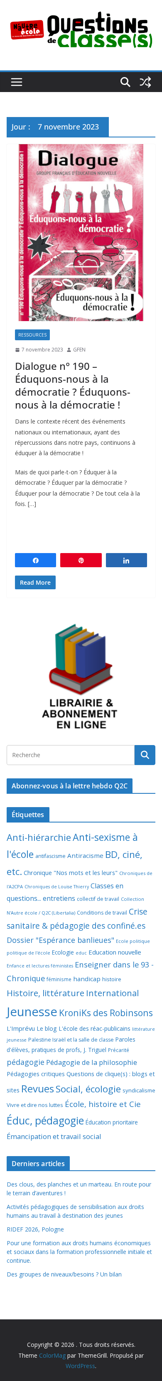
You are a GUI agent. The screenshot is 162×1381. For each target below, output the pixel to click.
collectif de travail (98, 898)
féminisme (59, 979)
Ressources (32, 335)
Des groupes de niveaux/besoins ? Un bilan (64, 1274)
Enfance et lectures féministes (40, 966)
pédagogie (25, 1062)
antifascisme (50, 856)
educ (81, 953)
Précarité (118, 1050)
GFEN (79, 349)
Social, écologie (88, 1088)
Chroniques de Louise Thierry (57, 887)
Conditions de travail (102, 912)
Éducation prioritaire (112, 1122)
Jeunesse (32, 1011)
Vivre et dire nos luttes (35, 1105)
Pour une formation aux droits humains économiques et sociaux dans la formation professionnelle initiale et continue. (79, 1251)
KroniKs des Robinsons (106, 1013)
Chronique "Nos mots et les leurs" (71, 873)
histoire (111, 979)
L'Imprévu (21, 1028)
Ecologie (63, 952)
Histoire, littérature (45, 993)
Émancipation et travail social (54, 1136)
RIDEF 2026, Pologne (35, 1229)
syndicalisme (139, 1090)
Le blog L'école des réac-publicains (83, 1028)
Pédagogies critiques (36, 1074)
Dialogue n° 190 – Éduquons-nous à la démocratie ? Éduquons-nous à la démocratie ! (72, 385)
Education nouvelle (114, 952)
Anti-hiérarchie (39, 837)
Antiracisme (85, 855)
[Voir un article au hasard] (145, 82)
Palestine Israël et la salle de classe (71, 1039)
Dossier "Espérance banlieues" (60, 940)
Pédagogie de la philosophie (91, 1062)
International (112, 993)
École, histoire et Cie (103, 1104)
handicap (87, 979)
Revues (37, 1088)
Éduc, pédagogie (45, 1120)
